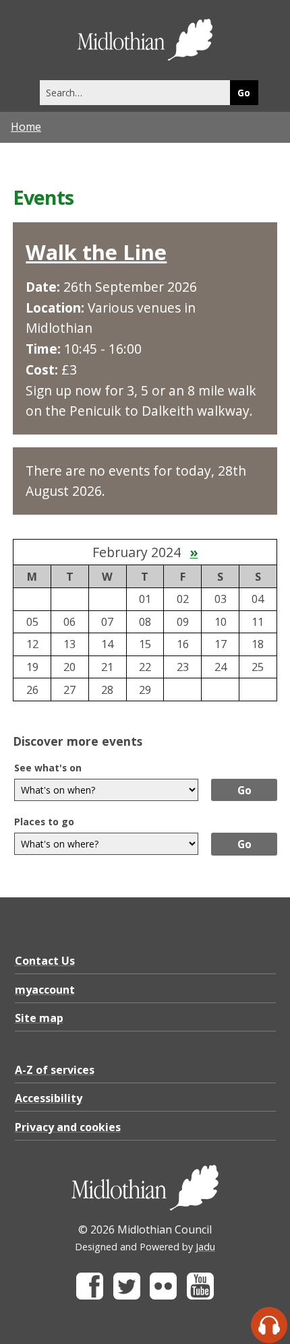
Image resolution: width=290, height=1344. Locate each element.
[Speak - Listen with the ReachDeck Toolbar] (269, 1325)
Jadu (205, 1246)
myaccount (45, 989)
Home (26, 126)
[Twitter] (126, 1295)
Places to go (44, 821)
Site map (39, 1018)
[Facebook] (89, 1295)
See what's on (48, 767)
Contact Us (45, 960)
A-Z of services (54, 1069)
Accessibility (48, 1098)
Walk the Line (96, 252)
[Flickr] (163, 1295)
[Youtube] (200, 1295)
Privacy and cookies (68, 1127)
